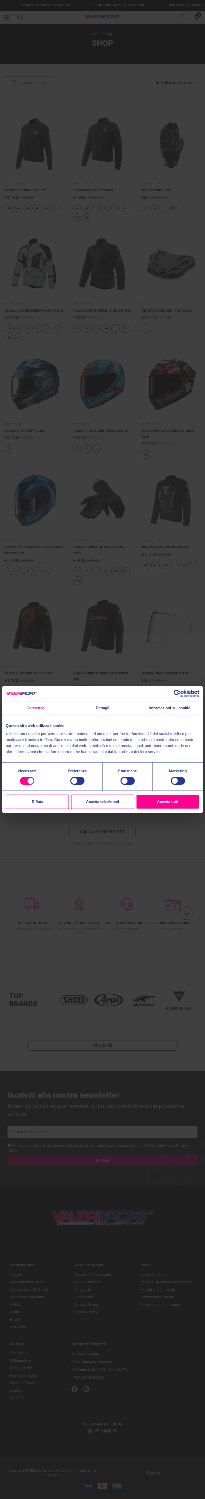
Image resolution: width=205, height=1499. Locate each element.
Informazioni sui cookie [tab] (169, 708)
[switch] (77, 781)
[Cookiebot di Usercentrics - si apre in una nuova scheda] (177, 693)
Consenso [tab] (35, 708)
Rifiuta (37, 802)
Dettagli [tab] (103, 708)
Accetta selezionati (102, 802)
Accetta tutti (167, 802)
